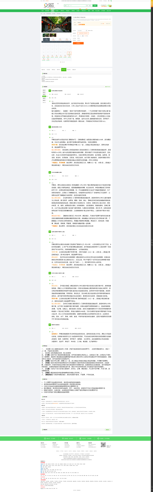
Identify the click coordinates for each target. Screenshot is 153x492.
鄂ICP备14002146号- (85, 458)
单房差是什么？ (90, 445)
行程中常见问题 (67, 445)
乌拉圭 (60, 469)
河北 (56, 475)
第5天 (44, 98)
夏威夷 (47, 468)
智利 (55, 469)
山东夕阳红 (47, 481)
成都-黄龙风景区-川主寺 (57, 126)
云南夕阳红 (109, 481)
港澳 (82, 475)
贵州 (91, 475)
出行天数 (74, 38)
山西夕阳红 (52, 481)
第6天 (44, 100)
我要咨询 (74, 69)
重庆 (69, 475)
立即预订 (78, 43)
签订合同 (54, 442)
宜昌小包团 (51, 484)
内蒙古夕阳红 (43, 481)
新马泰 (52, 472)
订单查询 (100, 0)
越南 (43, 472)
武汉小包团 (55, 484)
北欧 (50, 471)
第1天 (44, 90)
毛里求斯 (70, 465)
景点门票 (109, 10)
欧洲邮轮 (52, 485)
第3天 (44, 94)
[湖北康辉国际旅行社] (49, 5)
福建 (93, 475)
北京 (67, 475)
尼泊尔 (49, 472)
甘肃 (71, 475)
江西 (73, 475)
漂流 (50, 478)
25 (52, 56)
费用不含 (58, 69)
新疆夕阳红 (92, 481)
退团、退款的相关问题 (92, 444)
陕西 (65, 475)
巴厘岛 (65, 465)
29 (69, 56)
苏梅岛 (47, 465)
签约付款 (63, 69)
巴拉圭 (48, 469)
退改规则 (74, 40)
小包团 (77, 10)
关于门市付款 (43, 445)
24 (47, 56)
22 (69, 53)
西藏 (84, 475)
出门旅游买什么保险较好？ (80, 445)
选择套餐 (74, 33)
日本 (78, 472)
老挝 (56, 472)
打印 (45, 102)
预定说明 (90, 442)
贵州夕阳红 (100, 481)
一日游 (44, 478)
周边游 (67, 10)
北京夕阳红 (50, 482)
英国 (43, 471)
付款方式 (42, 442)
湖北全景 (42, 488)
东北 (75, 475)
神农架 (65, 478)
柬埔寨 (75, 472)
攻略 (93, 10)
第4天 (44, 96)
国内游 (62, 10)
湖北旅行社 (68, 459)
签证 (89, 10)
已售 (101, 23)
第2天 (44, 92)
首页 (42, 10)
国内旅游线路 (48, 13)
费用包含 (53, 69)
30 (43, 59)
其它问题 (66, 442)
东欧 (55, 471)
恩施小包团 (47, 484)
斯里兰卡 (59, 465)
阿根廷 (53, 469)
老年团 (73, 10)
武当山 (55, 478)
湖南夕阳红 (59, 482)
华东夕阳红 (79, 481)
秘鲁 (58, 469)
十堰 (56, 488)
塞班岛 (67, 465)
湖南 (80, 475)
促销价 (75, 24)
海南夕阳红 (46, 482)
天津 (78, 475)
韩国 (54, 472)
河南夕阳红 (83, 481)
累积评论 (107, 23)
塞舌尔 (74, 465)
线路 (53, 10)
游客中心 (78, 442)
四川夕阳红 (60, 481)
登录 (44, 0)
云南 (60, 475)
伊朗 (73, 472)
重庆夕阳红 (96, 481)
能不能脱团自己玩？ (44, 444)
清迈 (61, 472)
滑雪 (58, 478)
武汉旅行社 (63, 459)
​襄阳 (54, 488)
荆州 (63, 478)
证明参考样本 (78, 444)
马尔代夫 (50, 465)
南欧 (48, 471)
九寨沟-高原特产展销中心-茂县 (58, 231)
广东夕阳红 (56, 481)
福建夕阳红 (74, 481)
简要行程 (43, 69)
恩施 (53, 478)
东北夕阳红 (105, 481)
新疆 (97, 475)
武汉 (45, 488)
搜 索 (95, 5)
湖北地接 (47, 10)
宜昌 (52, 488)
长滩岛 (44, 465)
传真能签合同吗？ (55, 444)
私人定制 (97, 10)
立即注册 (47, 0)
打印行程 (108, 86)
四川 (45, 475)
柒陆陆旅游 (78, 490)
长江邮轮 (45, 485)
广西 (48, 475)
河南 (63, 475)
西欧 (45, 471)
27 (60, 56)
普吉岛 (53, 465)
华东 (58, 475)
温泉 (90, 5)
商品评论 (69, 69)
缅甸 (68, 472)
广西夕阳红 (64, 481)
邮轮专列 (84, 10)
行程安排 (48, 69)
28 (65, 56)
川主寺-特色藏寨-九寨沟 (57, 172)
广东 (43, 475)
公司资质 (103, 10)
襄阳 (46, 478)
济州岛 (56, 465)
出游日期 (74, 30)
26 (56, 56)
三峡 (87, 5)
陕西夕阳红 (87, 481)
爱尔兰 (52, 471)
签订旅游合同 (55, 445)
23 (43, 56)
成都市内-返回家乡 (56, 324)
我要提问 (107, 429)
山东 (52, 475)
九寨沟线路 (58, 13)
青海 (50, 475)
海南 (86, 475)
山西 (95, 475)
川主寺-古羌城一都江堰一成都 (58, 273)
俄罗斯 (64, 472)
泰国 (66, 472)
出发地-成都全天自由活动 (57, 90)
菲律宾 (59, 472)
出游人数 (74, 35)
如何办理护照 (67, 444)
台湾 (41, 475)
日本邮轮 (48, 485)
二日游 (60, 478)
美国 (44, 468)
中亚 (70, 472)
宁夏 (88, 475)
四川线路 (53, 13)
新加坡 (46, 472)
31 (47, 59)
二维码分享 (63, 62)
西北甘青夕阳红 (69, 481)
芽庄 (62, 465)
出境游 (56, 10)
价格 (75, 22)
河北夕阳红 (54, 482)
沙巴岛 (77, 465)
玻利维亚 (45, 469)
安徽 (54, 475)
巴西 (50, 469)
